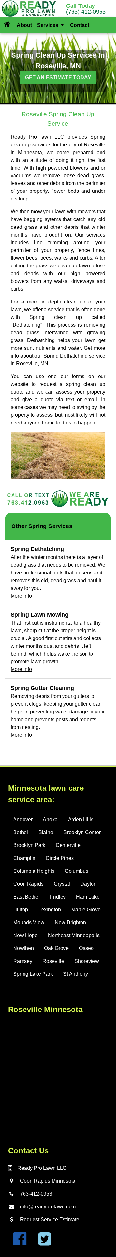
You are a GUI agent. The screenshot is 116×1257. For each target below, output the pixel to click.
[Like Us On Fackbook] (20, 1242)
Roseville (53, 961)
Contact (79, 25)
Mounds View (28, 922)
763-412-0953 (36, 1193)
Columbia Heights (33, 871)
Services (48, 25)
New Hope (25, 935)
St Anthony (75, 974)
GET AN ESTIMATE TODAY (58, 77)
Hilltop (20, 909)
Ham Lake (88, 896)
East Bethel (26, 896)
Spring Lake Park (33, 974)
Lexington (49, 909)
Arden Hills (80, 819)
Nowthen (23, 948)
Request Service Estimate (49, 1219)
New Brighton (70, 922)
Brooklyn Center (82, 832)
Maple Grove (86, 909)
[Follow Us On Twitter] (44, 1242)
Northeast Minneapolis (74, 935)
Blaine (45, 832)
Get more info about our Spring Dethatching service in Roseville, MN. (58, 355)
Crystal (62, 884)
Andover (23, 819)
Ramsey (22, 961)
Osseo (86, 948)
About (24, 25)
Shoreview (86, 961)
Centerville (68, 845)
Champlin (24, 858)
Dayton (88, 884)
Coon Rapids (28, 884)
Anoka (50, 819)
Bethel (20, 832)
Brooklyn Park (29, 845)
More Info (21, 596)
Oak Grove (56, 948)
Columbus (76, 871)
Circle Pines (60, 858)
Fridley (58, 896)
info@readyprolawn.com (48, 1206)
